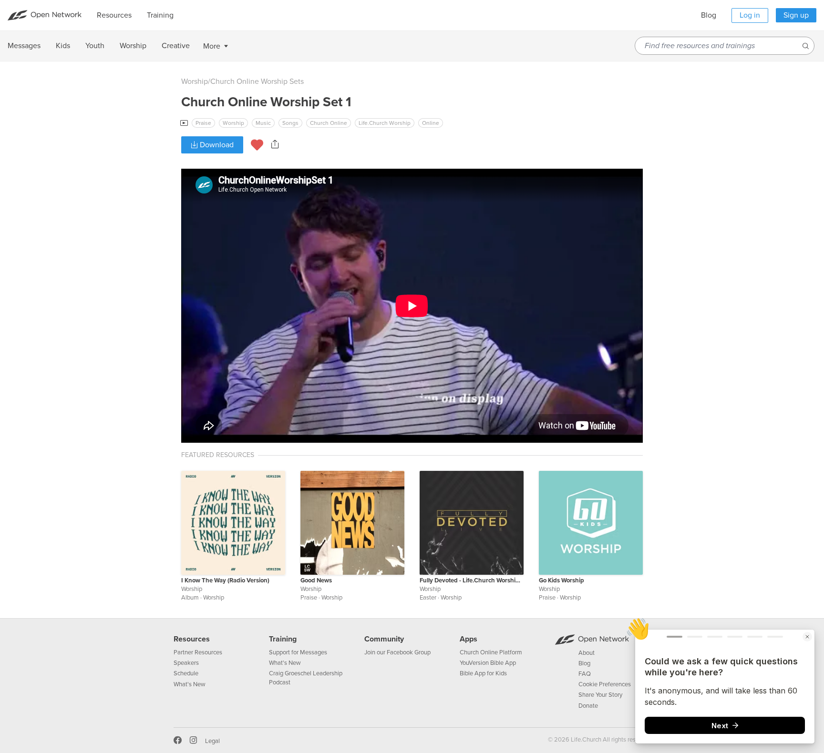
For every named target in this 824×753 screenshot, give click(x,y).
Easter (428, 597)
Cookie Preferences (604, 684)
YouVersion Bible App (488, 663)
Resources (192, 639)
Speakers (186, 663)
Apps (468, 639)
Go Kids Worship (561, 580)
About (586, 653)
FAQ (584, 674)
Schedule (186, 673)
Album (190, 597)
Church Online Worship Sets (257, 81)
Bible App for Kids (483, 673)
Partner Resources (198, 652)
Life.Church (585, 739)
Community (384, 639)
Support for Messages (298, 652)
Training (283, 639)
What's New (190, 684)
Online (430, 123)
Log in (750, 15)
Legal (212, 741)
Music (263, 123)
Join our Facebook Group (397, 652)
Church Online (328, 123)
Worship (194, 81)
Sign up (796, 15)
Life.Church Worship (385, 123)
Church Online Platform (491, 652)
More (211, 46)
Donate (588, 706)
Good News (316, 580)
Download (216, 145)
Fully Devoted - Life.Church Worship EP (472, 580)
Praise (203, 123)
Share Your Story (600, 695)
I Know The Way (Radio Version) (225, 580)
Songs (290, 123)
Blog (708, 15)
